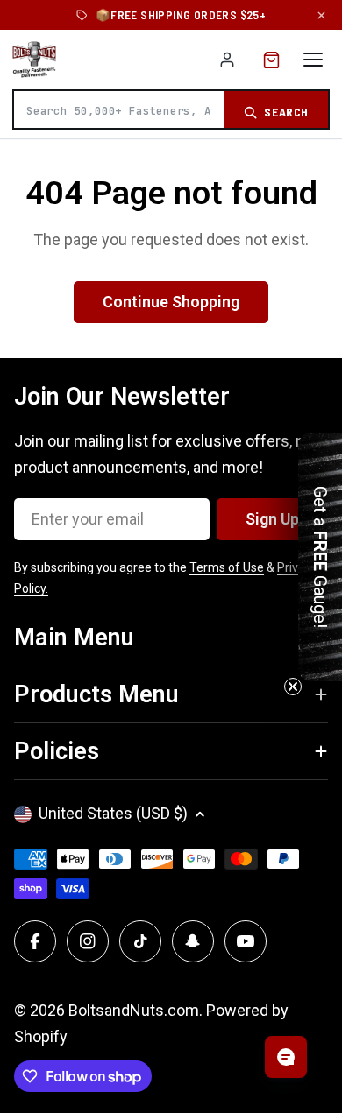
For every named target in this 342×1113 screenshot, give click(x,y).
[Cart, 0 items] (271, 60)
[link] (171, 473)
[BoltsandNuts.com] (34, 59)
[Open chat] (286, 1057)
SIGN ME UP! (171, 662)
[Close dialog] (325, 423)
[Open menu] (313, 60)
